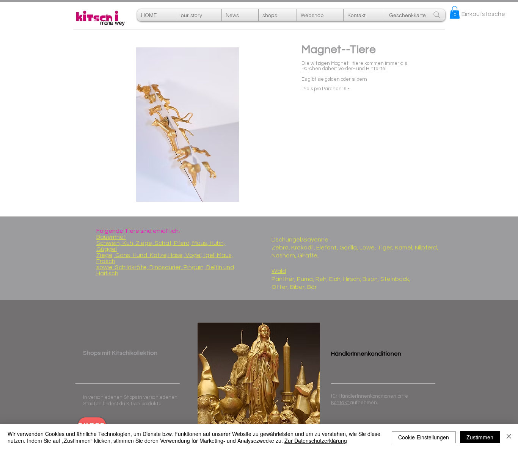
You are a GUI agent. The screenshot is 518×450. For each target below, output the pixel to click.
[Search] (437, 15)
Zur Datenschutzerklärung (315, 440)
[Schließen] (508, 437)
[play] (290, 190)
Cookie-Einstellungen (423, 437)
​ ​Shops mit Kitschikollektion (120, 353)
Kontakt (340, 402)
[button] (320, 15)
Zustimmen (479, 437)
